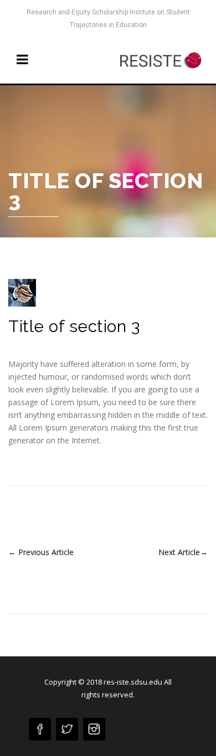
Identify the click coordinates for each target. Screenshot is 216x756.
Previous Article (41, 552)
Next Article (183, 552)
